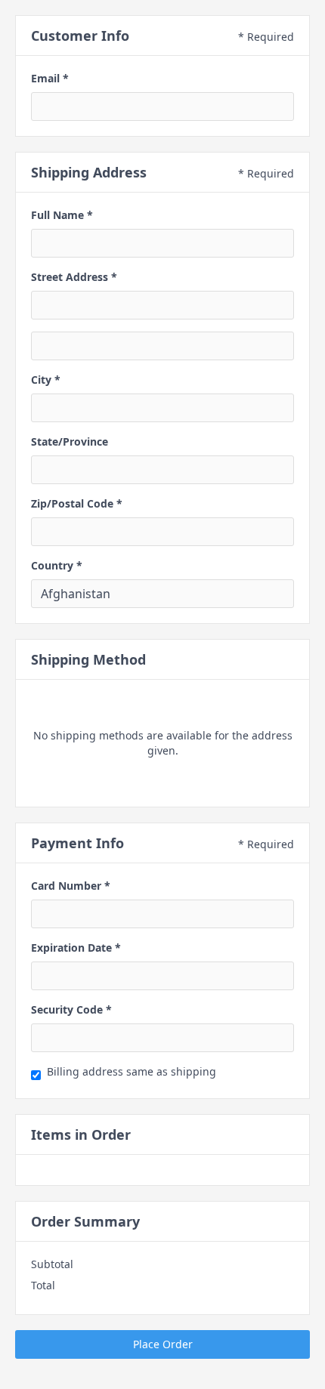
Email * (50, 78)
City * (45, 379)
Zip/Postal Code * (76, 503)
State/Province (69, 441)
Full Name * (62, 215)
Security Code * (71, 1009)
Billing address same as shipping (131, 1071)
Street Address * (74, 277)
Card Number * (70, 885)
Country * (56, 565)
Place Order (163, 1344)
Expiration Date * (76, 947)
